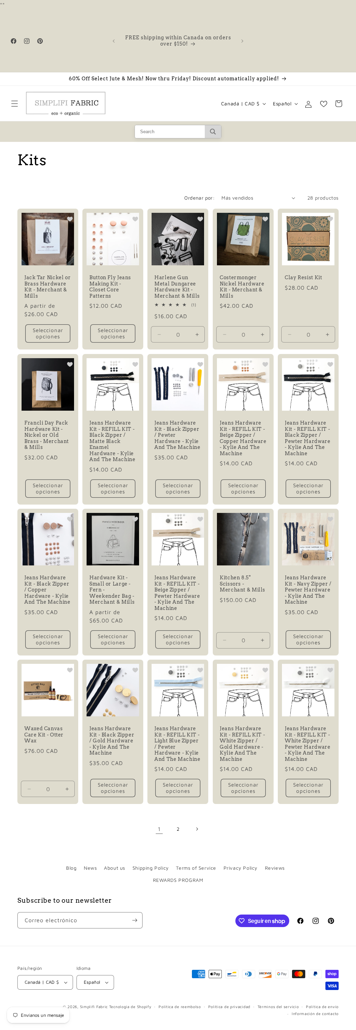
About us (114, 868)
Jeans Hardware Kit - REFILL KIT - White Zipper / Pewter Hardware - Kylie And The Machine (307, 744)
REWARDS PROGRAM (178, 880)
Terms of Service (196, 868)
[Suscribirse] (134, 920)
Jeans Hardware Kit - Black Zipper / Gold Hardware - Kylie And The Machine (111, 741)
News (90, 868)
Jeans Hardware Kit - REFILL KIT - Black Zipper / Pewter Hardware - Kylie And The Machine (307, 438)
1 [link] (159, 829)
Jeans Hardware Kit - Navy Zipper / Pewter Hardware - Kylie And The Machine (308, 590)
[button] (14, 103)
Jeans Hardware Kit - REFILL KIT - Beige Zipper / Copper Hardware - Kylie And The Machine (243, 438)
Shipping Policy (150, 868)
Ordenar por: (199, 198)
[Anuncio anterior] (113, 41)
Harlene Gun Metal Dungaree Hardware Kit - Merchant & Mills (177, 287)
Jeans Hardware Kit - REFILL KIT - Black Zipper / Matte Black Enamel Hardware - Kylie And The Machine (112, 441)
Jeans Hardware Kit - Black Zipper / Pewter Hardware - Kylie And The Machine (177, 435)
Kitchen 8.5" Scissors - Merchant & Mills (242, 584)
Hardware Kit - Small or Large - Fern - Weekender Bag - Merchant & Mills (112, 590)
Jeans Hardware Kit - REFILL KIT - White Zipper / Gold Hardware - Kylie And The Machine (242, 744)
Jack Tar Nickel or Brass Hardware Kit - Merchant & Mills (47, 287)
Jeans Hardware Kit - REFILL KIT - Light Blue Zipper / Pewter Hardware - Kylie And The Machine (177, 744)
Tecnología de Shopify (130, 1006)
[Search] (213, 131)
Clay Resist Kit (303, 278)
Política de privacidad (229, 1006)
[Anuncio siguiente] (242, 41)
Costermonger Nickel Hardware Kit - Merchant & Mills (242, 287)
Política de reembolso (180, 1006)
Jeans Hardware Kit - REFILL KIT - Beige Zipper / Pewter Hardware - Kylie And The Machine (177, 593)
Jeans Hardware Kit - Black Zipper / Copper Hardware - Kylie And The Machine (47, 590)
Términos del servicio (278, 1006)
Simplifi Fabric (94, 1006)
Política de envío (322, 1006)
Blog (71, 868)
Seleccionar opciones (48, 334)
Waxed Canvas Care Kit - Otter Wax (44, 734)
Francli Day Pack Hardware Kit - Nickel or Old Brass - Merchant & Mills (46, 435)
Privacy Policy (241, 868)
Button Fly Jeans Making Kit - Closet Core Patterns (110, 287)
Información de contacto (315, 1013)
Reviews (275, 868)
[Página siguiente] (196, 829)
